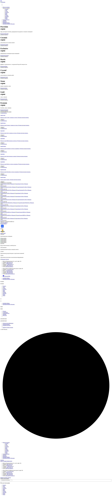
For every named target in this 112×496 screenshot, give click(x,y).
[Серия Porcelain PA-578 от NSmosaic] (15, 190)
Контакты (5, 21)
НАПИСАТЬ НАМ (6, 325)
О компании (5, 312)
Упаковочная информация (8, 323)
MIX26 (1, 214)
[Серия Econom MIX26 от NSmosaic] (15, 212)
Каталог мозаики (6, 7)
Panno (6, 18)
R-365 (1, 208)
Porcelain (7, 16)
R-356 (1, 195)
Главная (4, 311)
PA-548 (1, 189)
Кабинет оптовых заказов (8, 327)
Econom (6, 9)
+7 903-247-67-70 (8, 263)
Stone (6, 13)
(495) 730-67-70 (10, 265)
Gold (6, 10)
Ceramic (6, 15)
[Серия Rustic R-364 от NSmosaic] (14, 196)
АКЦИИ (4, 20)
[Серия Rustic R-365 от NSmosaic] (14, 205)
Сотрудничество (6, 19)
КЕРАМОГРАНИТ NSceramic (9, 23)
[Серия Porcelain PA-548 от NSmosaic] (15, 187)
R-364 (1, 198)
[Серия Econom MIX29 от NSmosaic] (15, 215)
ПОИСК (2, 460)
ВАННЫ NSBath (6, 22)
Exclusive (7, 12)
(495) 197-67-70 (10, 262)
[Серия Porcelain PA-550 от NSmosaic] (15, 199)
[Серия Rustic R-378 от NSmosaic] (14, 209)
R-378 (1, 211)
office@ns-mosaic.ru (9, 266)
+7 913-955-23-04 (10, 269)
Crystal (6, 11)
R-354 (1, 186)
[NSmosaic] (4, 259)
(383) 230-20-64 (10, 272)
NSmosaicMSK (7, 276)
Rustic (6, 17)
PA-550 (1, 201)
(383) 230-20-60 (10, 271)
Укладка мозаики (6, 324)
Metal (6, 14)
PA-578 (1, 192)
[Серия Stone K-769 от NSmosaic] (14, 218)
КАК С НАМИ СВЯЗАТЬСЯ (6, 461)
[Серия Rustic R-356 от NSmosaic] (14, 193)
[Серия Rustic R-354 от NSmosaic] (14, 183)
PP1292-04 (2, 204)
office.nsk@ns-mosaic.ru (10, 273)
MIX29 (1, 217)
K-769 (1, 220)
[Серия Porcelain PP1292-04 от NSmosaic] (17, 202)
